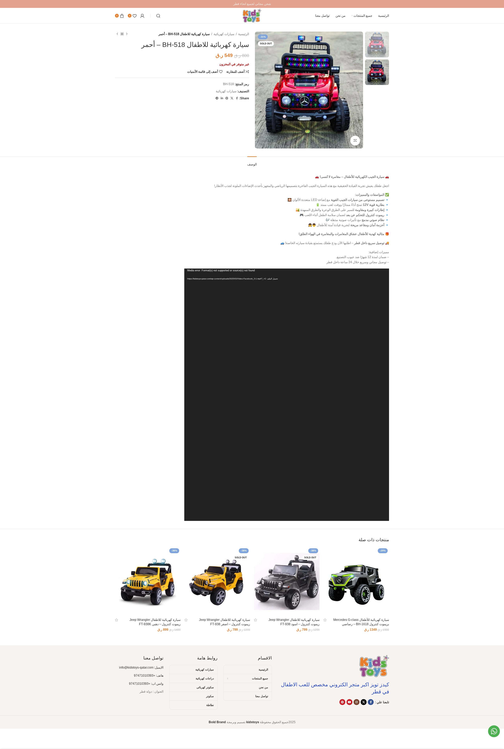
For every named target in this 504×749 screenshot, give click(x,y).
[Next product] (117, 34)
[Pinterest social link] (226, 98)
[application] (286, 395)
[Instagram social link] (356, 702)
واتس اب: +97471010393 (146, 683)
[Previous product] (126, 34)
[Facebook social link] (236, 98)
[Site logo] (252, 15)
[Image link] (374, 665)
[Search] (158, 16)
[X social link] (231, 98)
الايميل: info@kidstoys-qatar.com (141, 667)
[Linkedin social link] (222, 98)
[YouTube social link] (349, 702)
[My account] (142, 16)
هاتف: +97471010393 (148, 675)
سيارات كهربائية (224, 34)
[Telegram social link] (217, 98)
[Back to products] (122, 34)
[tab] (252, 162)
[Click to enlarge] (355, 141)
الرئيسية (243, 34)
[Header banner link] (252, 4)
